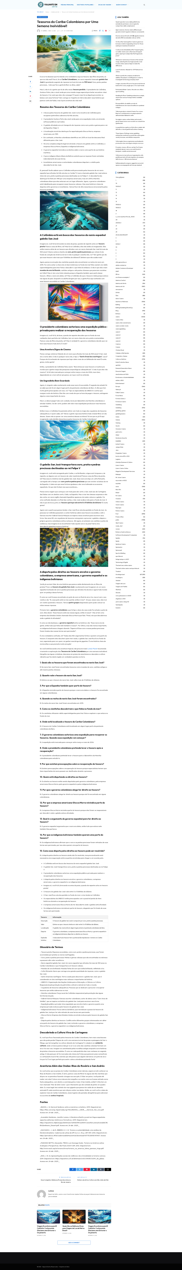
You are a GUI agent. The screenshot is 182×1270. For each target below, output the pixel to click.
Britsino (118, 314)
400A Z (118, 244)
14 (116, 198)
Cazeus (118, 347)
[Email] (30, 101)
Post (117, 514)
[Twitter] (30, 86)
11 (116, 189)
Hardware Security (121, 438)
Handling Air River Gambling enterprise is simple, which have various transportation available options (130, 97)
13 (116, 195)
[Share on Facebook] (99, 30)
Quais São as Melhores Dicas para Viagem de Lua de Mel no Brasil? (73, 1228)
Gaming (118, 423)
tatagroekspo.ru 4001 (122, 559)
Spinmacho (119, 547)
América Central (120, 280)
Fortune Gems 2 (120, 398)
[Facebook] (30, 82)
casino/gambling (120, 329)
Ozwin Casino (120, 505)
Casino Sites (119, 320)
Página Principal (67, 5)
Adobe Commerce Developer (124, 268)
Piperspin (118, 508)
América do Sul (42, 17)
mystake (118, 483)
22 (116, 229)
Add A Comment (74, 1242)
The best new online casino (124, 565)
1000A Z (118, 186)
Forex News (119, 395)
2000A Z (118, 223)
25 (116, 232)
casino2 (118, 335)
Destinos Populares (85, 5)
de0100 (118, 365)
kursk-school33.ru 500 (122, 456)
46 (116, 247)
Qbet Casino (119, 523)
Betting (118, 304)
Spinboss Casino (121, 544)
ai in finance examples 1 (122, 277)
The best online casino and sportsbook (127, 568)
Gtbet (117, 435)
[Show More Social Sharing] (109, 30)
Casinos (118, 344)
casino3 (118, 338)
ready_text (119, 526)
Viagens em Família (121, 586)
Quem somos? (121, 5)
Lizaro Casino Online (122, 468)
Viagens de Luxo (121, 583)
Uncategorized (120, 574)
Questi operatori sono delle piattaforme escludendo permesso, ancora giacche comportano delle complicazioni (128, 24)
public (117, 520)
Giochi (118, 426)
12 (116, 192)
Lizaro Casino (120, 465)
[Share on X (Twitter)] (102, 30)
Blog (117, 311)
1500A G (118, 204)
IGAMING (118, 441)
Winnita (118, 593)
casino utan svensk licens (123, 323)
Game (117, 417)
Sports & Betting (120, 553)
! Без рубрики (120, 177)
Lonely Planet (92, 649)
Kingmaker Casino (121, 453)
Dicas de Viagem (104, 5)
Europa (118, 386)
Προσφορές (119, 605)
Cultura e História (121, 359)
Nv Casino (119, 495)
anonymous (119, 289)
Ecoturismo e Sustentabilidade (125, 377)
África (117, 274)
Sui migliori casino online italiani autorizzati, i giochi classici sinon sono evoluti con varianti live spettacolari (130, 121)
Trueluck (118, 571)
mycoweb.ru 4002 (121, 480)
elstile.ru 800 (120, 380)
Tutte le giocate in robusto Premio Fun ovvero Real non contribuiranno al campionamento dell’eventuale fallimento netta (129, 113)
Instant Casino (120, 444)
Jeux (117, 450)
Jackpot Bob (119, 447)
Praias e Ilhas (120, 517)
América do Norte (121, 283)
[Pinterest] (30, 96)
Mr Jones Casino (121, 477)
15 (116, 201)
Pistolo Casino (120, 511)
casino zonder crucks (122, 326)
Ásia (117, 295)
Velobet (118, 580)
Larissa (45, 30)
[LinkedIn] (30, 91)
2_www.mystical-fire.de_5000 (125, 217)
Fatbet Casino (120, 392)
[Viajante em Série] (47, 4)
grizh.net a (119, 432)
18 (116, 210)
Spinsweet (119, 550)
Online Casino (120, 502)
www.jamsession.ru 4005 (123, 596)
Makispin (118, 474)
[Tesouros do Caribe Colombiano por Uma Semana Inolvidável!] (74, 53)
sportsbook (119, 556)
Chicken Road (120, 350)
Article (118, 292)
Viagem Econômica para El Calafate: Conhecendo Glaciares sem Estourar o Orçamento (47, 1229)
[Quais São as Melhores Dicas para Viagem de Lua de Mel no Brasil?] (74, 1216)
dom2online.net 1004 (122, 374)
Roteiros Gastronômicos (123, 532)
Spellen (118, 538)
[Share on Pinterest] (105, 30)
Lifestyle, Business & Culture (124, 462)
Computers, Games (121, 356)
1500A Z (118, 207)
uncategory (119, 577)
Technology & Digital (122, 562)
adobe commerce (121, 265)
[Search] (144, 5)
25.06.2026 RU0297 (122, 235)
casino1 (118, 332)
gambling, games (121, 411)
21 (116, 226)
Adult (117, 271)
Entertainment (120, 383)
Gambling (118, 408)
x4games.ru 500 (121, 599)
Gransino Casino (121, 429)
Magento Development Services (125, 471)
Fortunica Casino (121, 401)
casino (118, 317)
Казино (118, 608)
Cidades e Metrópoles (122, 353)
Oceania (118, 499)
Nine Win (118, 489)
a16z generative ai (121, 262)
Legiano (118, 459)
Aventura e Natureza (122, 301)
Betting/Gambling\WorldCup (124, 307)
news (117, 486)
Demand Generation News (124, 368)
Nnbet (117, 492)
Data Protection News (122, 362)
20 (116, 220)
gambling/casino (120, 414)
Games (118, 420)
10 (116, 183)
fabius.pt (118, 389)
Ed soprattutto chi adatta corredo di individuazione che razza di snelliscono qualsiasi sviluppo (130, 105)
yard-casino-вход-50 (122, 602)
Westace (118, 589)
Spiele (117, 541)
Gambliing (119, 405)
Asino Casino (120, 298)
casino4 (118, 341)
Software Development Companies (126, 535)
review (118, 529)
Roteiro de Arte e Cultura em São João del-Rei (93, 1180)
